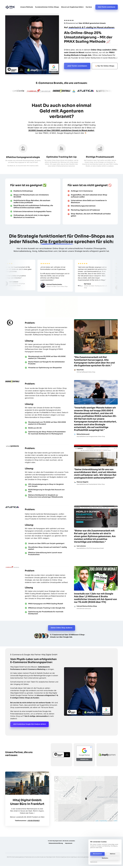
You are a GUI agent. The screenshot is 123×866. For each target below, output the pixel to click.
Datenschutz (93, 862)
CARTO (115, 820)
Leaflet (96, 820)
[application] (86, 799)
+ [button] (56, 778)
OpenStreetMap (103, 820)
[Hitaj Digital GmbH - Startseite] (10, 322)
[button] (86, 798)
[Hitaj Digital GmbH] (10, 7)
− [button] (56, 780)
